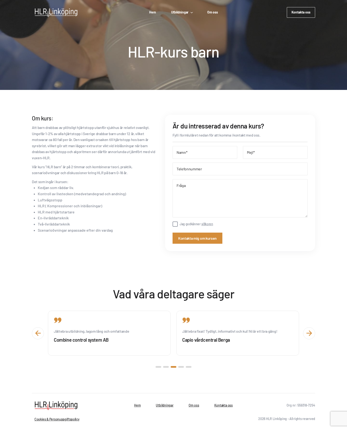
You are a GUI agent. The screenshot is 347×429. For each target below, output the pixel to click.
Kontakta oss (301, 12)
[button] (158, 367)
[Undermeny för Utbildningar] (191, 12)
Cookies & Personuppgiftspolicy (56, 419)
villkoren (207, 224)
